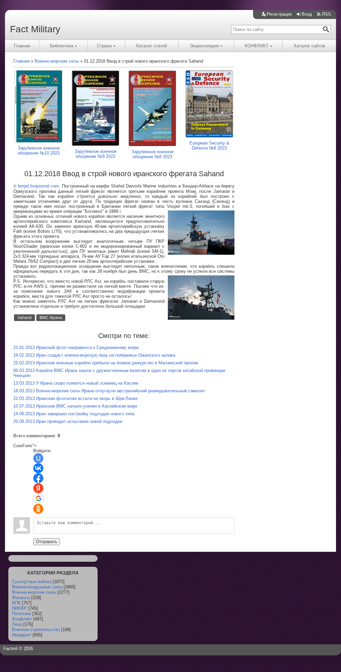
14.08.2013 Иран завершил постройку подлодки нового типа (73, 413)
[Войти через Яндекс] (38, 488)
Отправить (46, 541)
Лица (17, 624)
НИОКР (19, 608)
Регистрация (279, 14)
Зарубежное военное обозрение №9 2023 (96, 154)
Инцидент (21, 634)
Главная (22, 45)
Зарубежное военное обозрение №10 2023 (39, 151)
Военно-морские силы (34, 592)
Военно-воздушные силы (37, 586)
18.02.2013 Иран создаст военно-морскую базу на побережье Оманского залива (94, 355)
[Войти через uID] (38, 458)
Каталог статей (151, 45)
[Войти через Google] (38, 498)
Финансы (21, 597)
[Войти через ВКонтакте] (38, 468)
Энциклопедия (204, 45)
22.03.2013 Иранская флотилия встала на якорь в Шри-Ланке (75, 398)
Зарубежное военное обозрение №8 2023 (152, 154)
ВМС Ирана (51, 317)
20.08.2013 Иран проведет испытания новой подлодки (67, 421)
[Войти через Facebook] (38, 478)
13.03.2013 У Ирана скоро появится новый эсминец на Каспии (75, 383)
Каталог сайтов (309, 45)
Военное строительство (36, 629)
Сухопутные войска (31, 581)
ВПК (16, 602)
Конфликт (22, 618)
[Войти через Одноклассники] (38, 509)
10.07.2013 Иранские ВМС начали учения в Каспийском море (75, 406)
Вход (307, 14)
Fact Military (35, 29)
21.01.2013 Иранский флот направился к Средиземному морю (76, 347)
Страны (104, 45)
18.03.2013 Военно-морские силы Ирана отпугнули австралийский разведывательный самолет (109, 390)
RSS (326, 14)
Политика (21, 613)
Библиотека (61, 45)
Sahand (24, 317)
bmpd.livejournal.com (38, 185)
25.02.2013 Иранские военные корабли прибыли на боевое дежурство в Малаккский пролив (105, 362)
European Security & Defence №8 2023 (209, 146)
